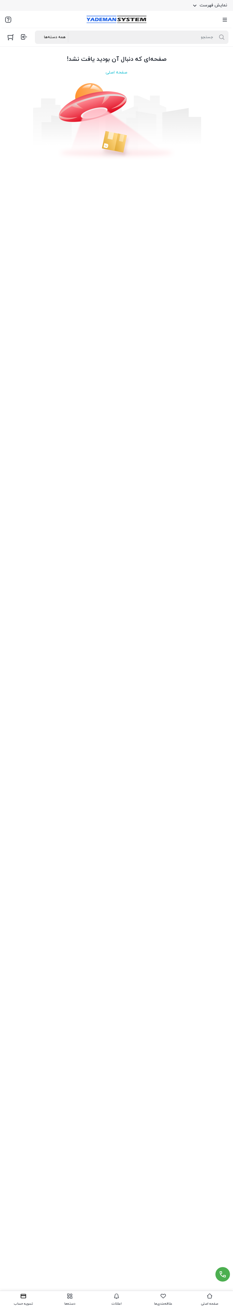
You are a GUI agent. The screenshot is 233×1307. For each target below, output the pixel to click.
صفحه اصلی (116, 72)
